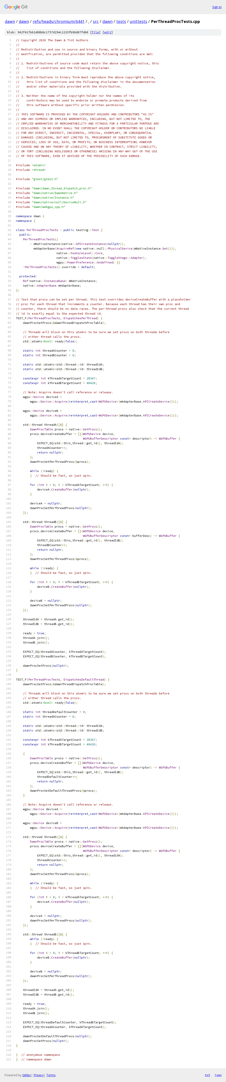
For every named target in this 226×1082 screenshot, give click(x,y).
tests (121, 21)
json (218, 1075)
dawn (10, 21)
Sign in (217, 7)
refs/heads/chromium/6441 (59, 21)
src (96, 21)
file (95, 32)
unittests (138, 21)
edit (107, 32)
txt (207, 1075)
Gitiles (26, 1075)
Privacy (39, 1075)
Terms (51, 1075)
